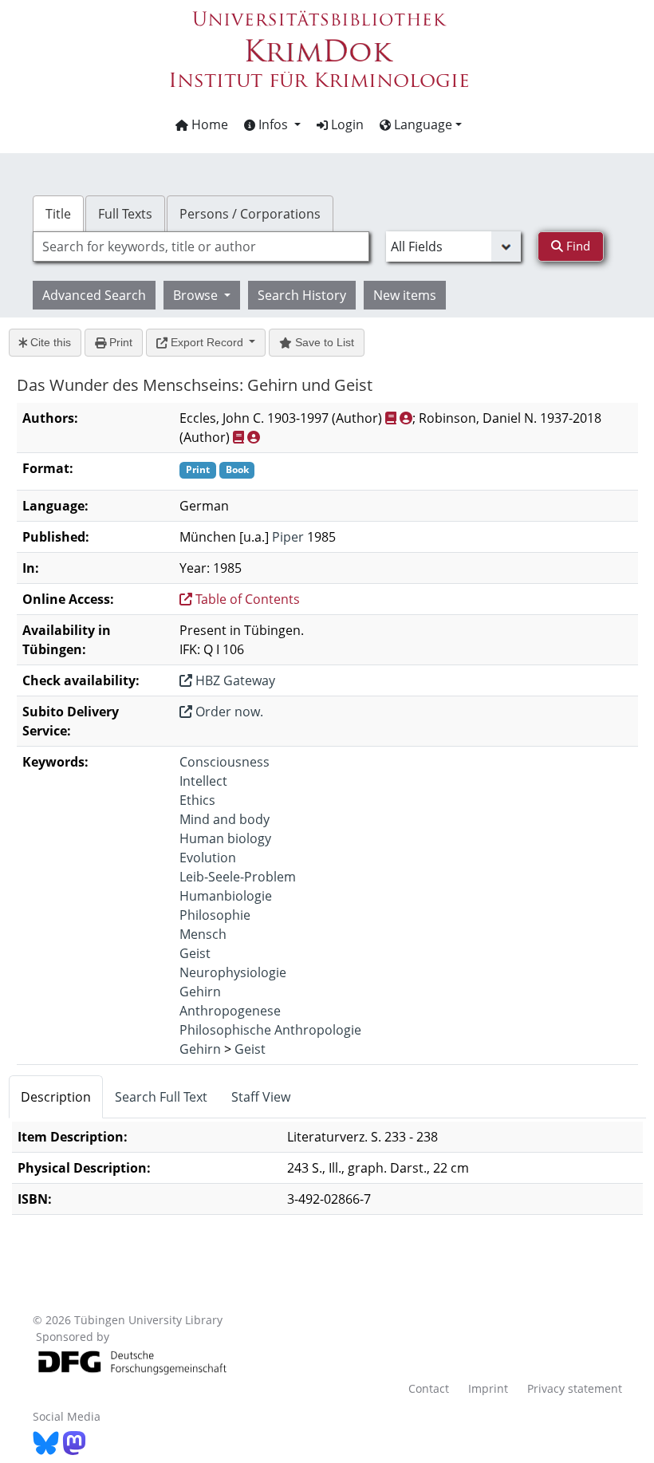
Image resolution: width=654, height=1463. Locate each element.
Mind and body (224, 819)
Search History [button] (302, 295)
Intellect (203, 781)
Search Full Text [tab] (161, 1097)
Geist (195, 953)
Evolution (207, 857)
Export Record (206, 342)
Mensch (203, 934)
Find (576, 246)
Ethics (197, 800)
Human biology (225, 838)
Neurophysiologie (232, 972)
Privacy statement (574, 1388)
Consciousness (224, 762)
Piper (288, 537)
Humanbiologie (225, 896)
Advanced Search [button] (94, 295)
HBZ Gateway (233, 680)
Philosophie (214, 915)
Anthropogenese (230, 1010)
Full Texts (125, 214)
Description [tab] (56, 1097)
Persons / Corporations (250, 214)
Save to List (323, 342)
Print (119, 342)
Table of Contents (246, 599)
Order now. (227, 711)
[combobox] (201, 246)
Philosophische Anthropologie (270, 1030)
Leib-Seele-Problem (237, 876)
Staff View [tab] (260, 1097)
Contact (428, 1388)
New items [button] (404, 295)
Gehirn (200, 991)
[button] (272, 124)
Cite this (49, 342)
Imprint (488, 1388)
